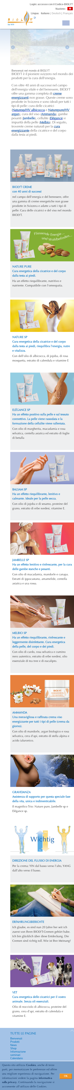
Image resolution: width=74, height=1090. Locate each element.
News (13, 1045)
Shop (13, 1048)
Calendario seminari (16, 1060)
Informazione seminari (18, 1053)
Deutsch (56, 13)
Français (68, 13)
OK (66, 1076)
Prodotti (15, 1041)
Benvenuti (16, 1038)
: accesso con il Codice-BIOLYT (51, 4)
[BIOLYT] (42, 64)
